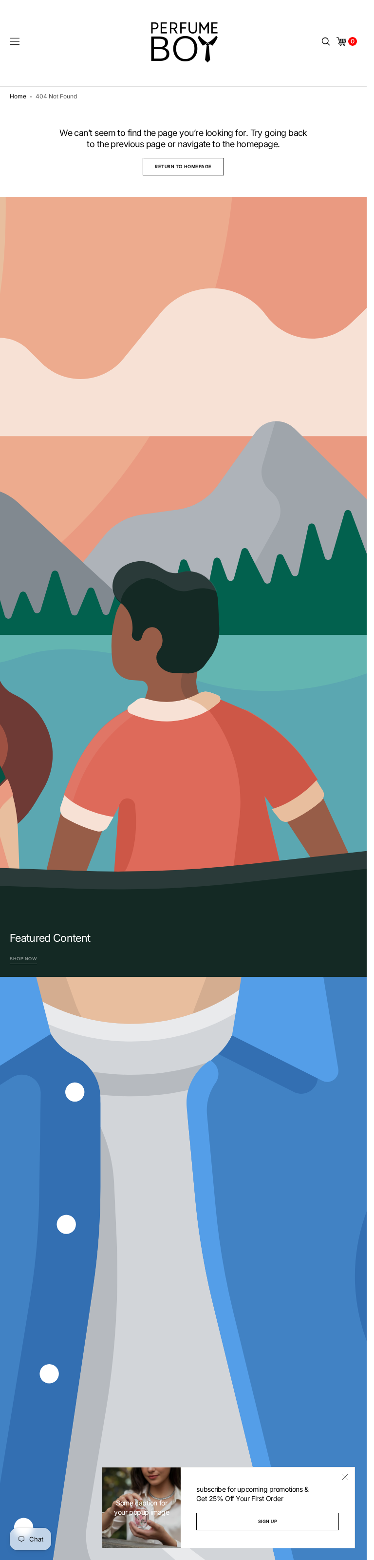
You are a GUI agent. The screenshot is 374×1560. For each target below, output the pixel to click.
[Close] (345, 1477)
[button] (14, 41)
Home (18, 96)
